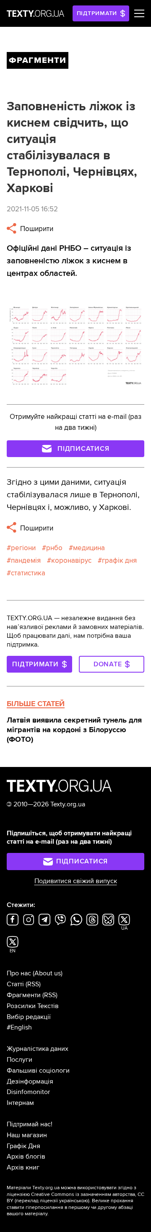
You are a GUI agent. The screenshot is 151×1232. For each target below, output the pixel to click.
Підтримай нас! (29, 1124)
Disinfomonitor (28, 1092)
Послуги (19, 1059)
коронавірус (71, 560)
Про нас (19, 973)
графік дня (119, 560)
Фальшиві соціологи (38, 1070)
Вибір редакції (29, 1017)
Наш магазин (27, 1135)
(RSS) (33, 984)
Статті (15, 984)
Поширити (35, 228)
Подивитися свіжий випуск (75, 881)
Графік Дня (23, 1146)
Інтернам (20, 1103)
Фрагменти (24, 995)
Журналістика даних (37, 1049)
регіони (23, 547)
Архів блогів (26, 1156)
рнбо (54, 547)
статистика (28, 573)
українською (73, 1201)
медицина (89, 547)
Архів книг (23, 1167)
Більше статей (36, 703)
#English (19, 1027)
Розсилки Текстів (33, 1006)
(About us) (47, 973)
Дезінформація (30, 1081)
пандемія (26, 560)
